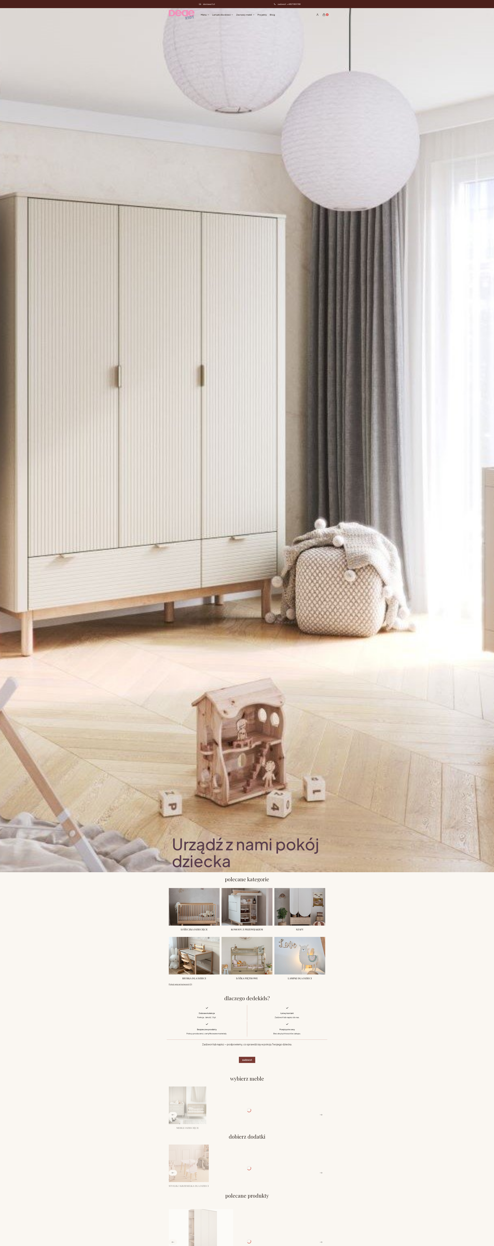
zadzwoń (247, 1059)
